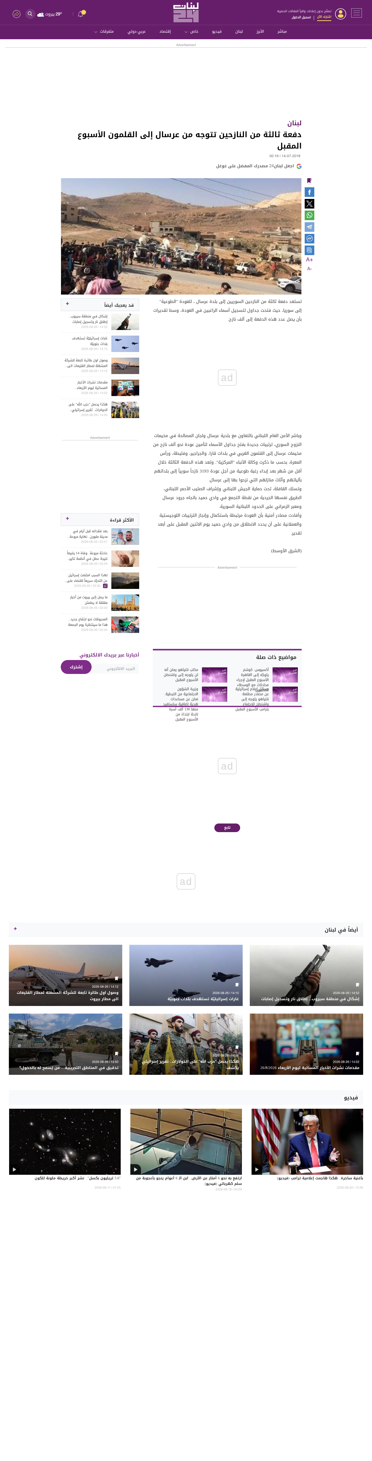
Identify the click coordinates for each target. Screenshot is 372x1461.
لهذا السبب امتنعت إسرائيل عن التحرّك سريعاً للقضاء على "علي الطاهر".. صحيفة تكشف (87, 578)
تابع (227, 827)
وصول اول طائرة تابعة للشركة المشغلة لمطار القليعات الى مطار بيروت (86, 363)
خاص (194, 31)
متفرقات (107, 31)
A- (309, 269)
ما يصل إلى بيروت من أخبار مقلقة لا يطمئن (89, 600)
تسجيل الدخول (301, 17)
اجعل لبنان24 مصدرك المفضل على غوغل (255, 166)
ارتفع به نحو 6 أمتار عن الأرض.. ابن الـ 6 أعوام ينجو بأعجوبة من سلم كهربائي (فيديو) (189, 1181)
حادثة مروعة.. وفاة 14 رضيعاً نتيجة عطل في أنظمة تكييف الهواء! (87, 556)
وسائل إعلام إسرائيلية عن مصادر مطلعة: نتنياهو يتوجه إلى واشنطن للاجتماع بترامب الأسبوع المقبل (252, 699)
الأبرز (260, 31)
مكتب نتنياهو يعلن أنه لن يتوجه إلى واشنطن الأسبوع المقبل (181, 675)
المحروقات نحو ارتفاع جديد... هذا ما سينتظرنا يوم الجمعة (88, 622)
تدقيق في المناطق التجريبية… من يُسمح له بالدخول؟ (68, 1068)
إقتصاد (165, 31)
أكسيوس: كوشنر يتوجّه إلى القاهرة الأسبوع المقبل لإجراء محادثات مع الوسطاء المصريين (252, 680)
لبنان (239, 31)
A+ (309, 260)
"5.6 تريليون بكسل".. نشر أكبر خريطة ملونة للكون (78, 1179)
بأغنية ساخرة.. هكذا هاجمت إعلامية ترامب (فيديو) (320, 1179)
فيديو (217, 31)
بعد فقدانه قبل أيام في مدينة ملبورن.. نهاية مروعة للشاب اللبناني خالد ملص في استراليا (87, 534)
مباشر (282, 31)
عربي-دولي (137, 31)
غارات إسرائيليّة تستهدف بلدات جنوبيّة (90, 341)
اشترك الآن (324, 16)
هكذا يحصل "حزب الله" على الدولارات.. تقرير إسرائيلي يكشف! (88, 407)
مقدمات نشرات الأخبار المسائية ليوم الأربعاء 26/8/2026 (92, 385)
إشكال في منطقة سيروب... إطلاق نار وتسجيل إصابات (88, 319)
